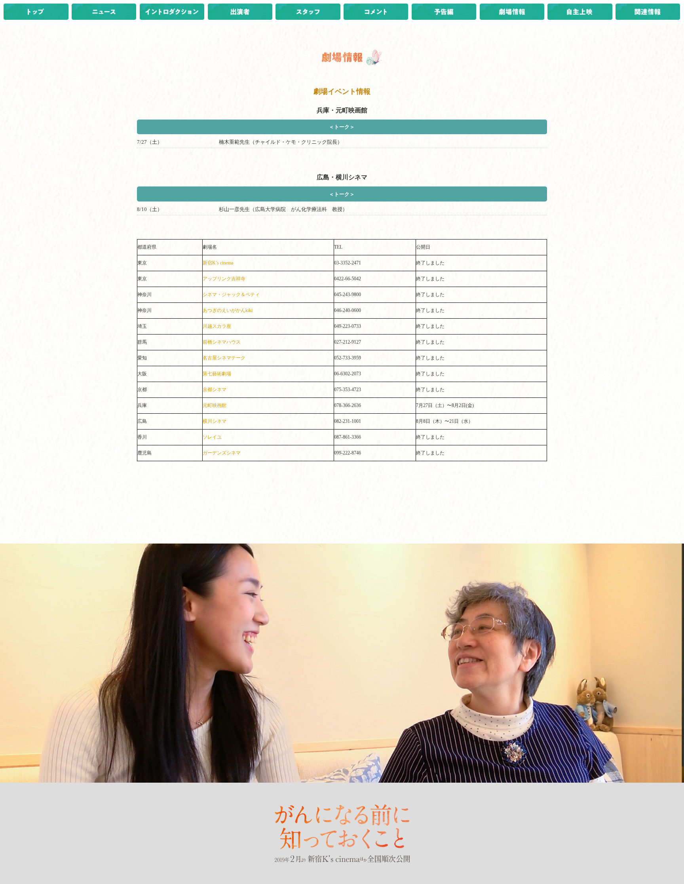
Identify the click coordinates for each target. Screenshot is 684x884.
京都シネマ (214, 389)
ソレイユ (212, 437)
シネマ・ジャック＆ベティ (231, 294)
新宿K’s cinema (218, 263)
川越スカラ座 (217, 326)
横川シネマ (214, 421)
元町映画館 (214, 405)
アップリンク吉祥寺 (224, 278)
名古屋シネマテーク (224, 358)
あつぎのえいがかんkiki (228, 310)
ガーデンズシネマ (222, 453)
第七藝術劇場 (217, 373)
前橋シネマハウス (222, 342)
